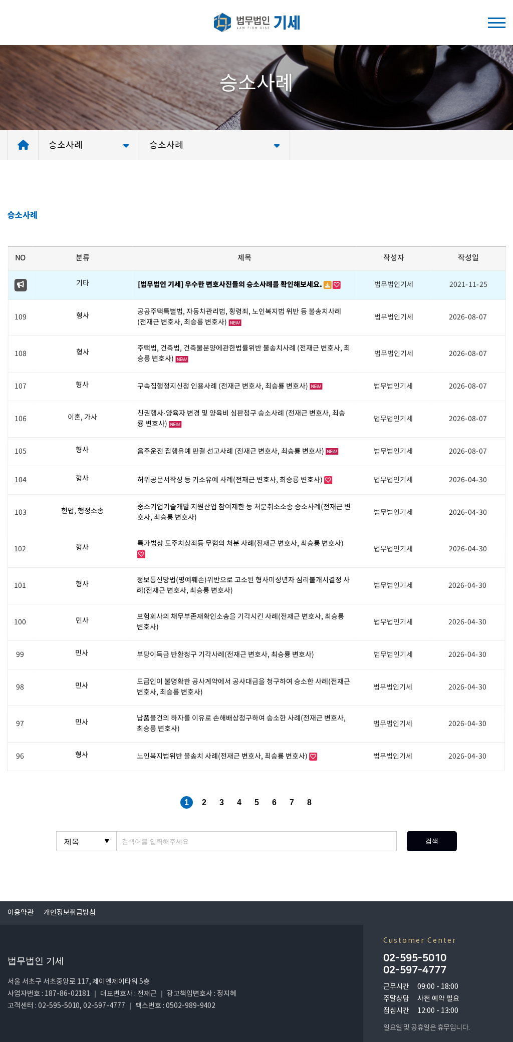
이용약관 (21, 913)
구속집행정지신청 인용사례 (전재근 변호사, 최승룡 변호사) (223, 387)
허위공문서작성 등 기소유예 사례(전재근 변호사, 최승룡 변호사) (230, 480)
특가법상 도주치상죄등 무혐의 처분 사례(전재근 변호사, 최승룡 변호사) (240, 544)
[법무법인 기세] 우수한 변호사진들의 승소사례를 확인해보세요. (230, 284)
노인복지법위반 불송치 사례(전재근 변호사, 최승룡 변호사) (223, 757)
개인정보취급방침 (70, 913)
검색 (431, 841)
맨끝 (327, 802)
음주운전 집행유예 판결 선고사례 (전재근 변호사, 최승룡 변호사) (231, 452)
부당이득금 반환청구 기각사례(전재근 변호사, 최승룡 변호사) (225, 655)
